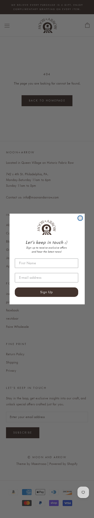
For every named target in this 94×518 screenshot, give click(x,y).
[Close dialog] (80, 218)
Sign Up (46, 292)
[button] (46, 227)
